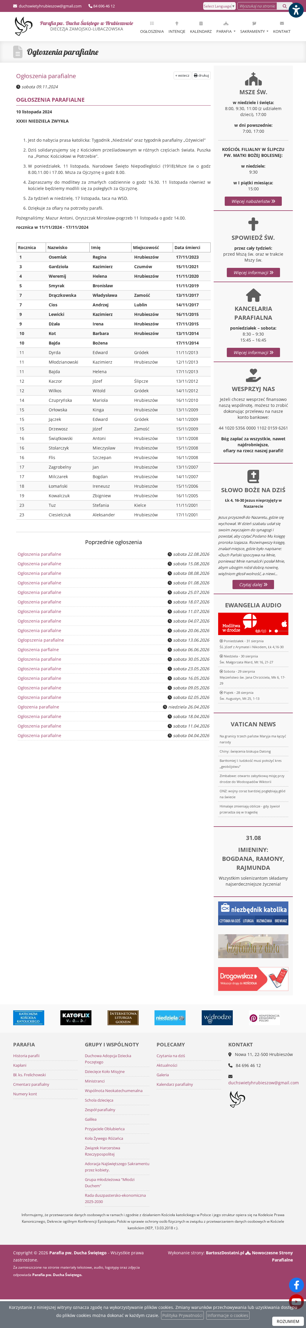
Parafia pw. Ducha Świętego (86, 26)
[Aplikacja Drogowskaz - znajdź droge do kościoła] (253, 978)
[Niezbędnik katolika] (253, 913)
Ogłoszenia (152, 31)
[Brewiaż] (108, 1017)
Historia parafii (26, 1055)
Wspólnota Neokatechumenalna (114, 1090)
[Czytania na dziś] (253, 946)
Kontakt (281, 31)
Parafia (224, 31)
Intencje (177, 31)
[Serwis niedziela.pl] (155, 1017)
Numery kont (25, 1094)
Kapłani (19, 1065)
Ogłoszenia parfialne (38, 649)
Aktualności (167, 1065)
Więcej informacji (251, 272)
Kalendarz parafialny (175, 1084)
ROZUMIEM (288, 1321)
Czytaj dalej (251, 584)
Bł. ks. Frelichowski (29, 1074)
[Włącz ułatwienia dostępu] (296, 10)
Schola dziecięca (99, 1100)
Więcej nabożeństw (251, 201)
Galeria (163, 1074)
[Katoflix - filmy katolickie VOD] (61, 1017)
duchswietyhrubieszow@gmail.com (50, 6)
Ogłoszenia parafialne (62, 52)
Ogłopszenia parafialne (41, 640)
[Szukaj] (285, 6)
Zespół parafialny (100, 1109)
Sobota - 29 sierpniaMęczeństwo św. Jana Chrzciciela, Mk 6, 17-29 (252, 677)
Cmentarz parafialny (31, 1084)
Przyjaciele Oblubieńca (105, 1128)
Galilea (91, 1119)
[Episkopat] (249, 1017)
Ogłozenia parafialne (38, 707)
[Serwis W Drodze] (202, 1017)
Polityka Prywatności (182, 1315)
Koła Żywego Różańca (104, 1138)
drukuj (203, 75)
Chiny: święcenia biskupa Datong (245, 751)
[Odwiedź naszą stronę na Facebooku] (296, 1285)
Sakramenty (253, 31)
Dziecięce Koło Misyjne (105, 1071)
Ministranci (95, 1081)
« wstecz (182, 75)
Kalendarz (201, 31)
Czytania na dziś (171, 1055)
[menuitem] (152, 26)
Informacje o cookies (227, 1315)
